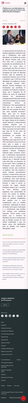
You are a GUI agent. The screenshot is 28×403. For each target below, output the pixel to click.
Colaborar (5, 305)
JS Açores (3, 345)
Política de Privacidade (15, 397)
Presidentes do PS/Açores (7, 331)
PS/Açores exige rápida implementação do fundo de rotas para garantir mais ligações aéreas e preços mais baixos (14, 259)
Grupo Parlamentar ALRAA (7, 334)
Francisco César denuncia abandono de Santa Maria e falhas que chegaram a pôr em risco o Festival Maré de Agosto (14, 243)
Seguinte (22, 20)
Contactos (3, 397)
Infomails (3, 380)
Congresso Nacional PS (6, 354)
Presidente (3, 325)
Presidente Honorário (6, 328)
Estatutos (3, 374)
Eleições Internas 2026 (6, 351)
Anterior (5, 20)
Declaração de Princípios (7, 377)
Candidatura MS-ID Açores (7, 348)
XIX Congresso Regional (7, 362)
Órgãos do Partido (5, 342)
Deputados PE (4, 339)
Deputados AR (4, 336)
